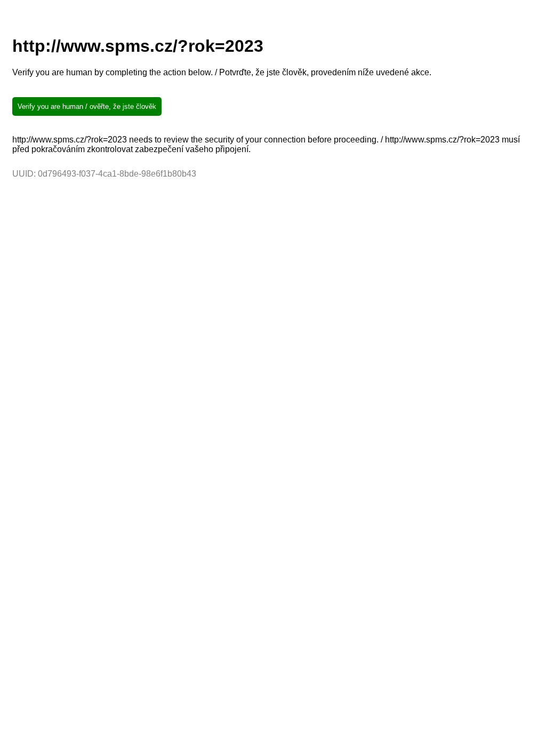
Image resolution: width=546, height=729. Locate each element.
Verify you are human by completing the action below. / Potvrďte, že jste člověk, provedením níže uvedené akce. (221, 72)
